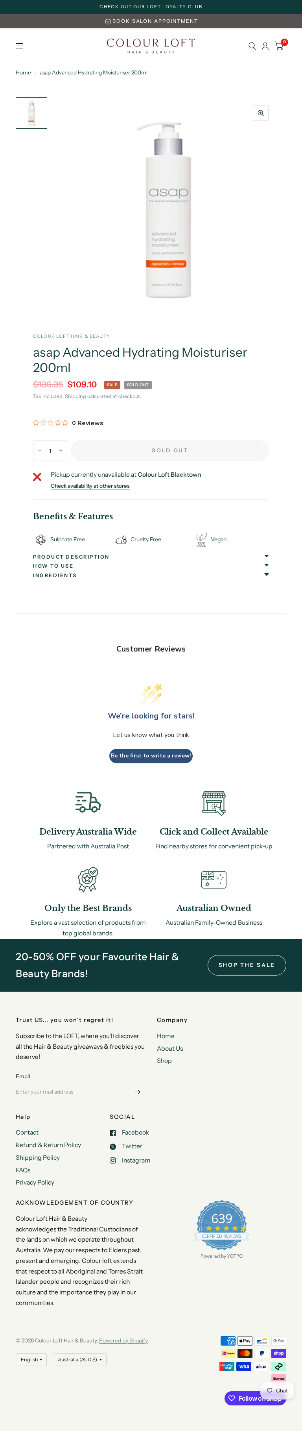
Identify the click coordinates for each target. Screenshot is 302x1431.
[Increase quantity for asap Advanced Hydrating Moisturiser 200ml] (61, 451)
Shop (164, 1060)
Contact (27, 1132)
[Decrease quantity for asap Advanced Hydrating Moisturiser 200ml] (39, 451)
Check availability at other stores (90, 486)
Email (23, 1076)
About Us (170, 1048)
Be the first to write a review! (151, 755)
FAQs (23, 1170)
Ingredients (55, 575)
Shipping (75, 396)
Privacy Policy (35, 1182)
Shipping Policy (38, 1157)
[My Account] (265, 46)
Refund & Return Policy (48, 1145)
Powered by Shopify (123, 1340)
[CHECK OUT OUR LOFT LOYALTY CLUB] (151, 7)
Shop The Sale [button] (247, 965)
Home (23, 72)
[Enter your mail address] (137, 1092)
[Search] (252, 46)
